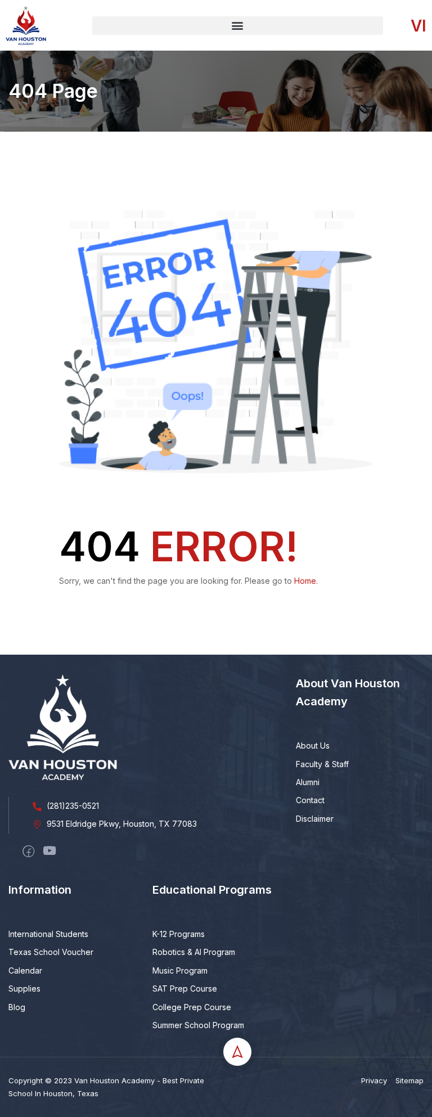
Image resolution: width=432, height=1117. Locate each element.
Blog (16, 1007)
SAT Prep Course (184, 988)
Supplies (24, 988)
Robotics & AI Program (193, 952)
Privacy (374, 1080)
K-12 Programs (178, 934)
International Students (48, 934)
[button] (238, 25)
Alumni (308, 782)
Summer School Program (198, 1025)
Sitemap (409, 1080)
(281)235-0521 (73, 805)
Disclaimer (315, 818)
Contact (310, 800)
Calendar (25, 970)
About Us (313, 745)
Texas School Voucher (50, 952)
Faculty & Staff (322, 764)
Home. (306, 580)
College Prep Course (191, 1007)
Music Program (180, 970)
